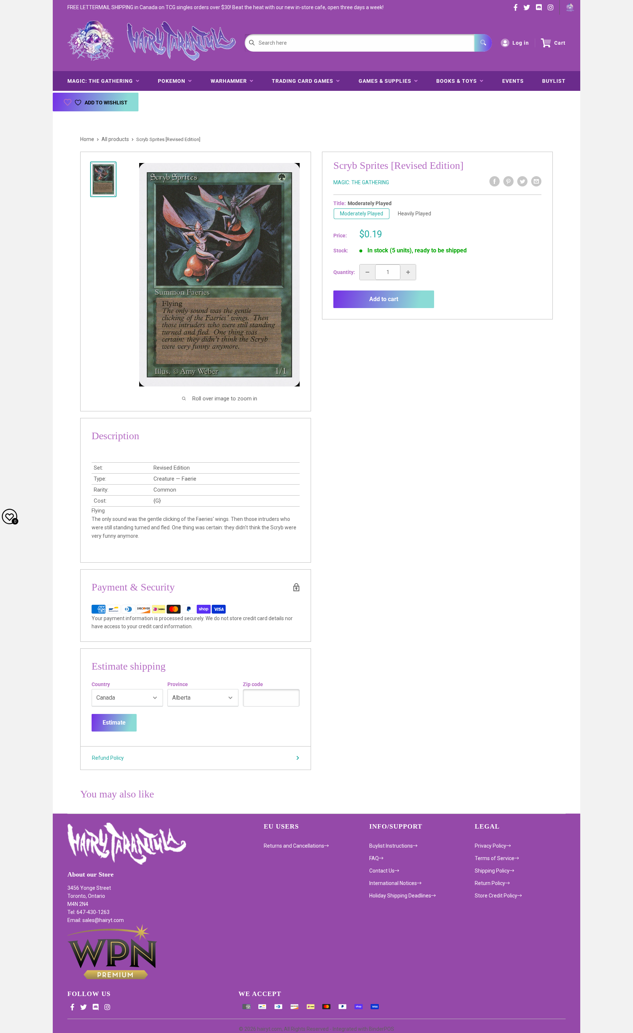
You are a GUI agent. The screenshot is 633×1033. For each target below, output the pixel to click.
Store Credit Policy (496, 896)
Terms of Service (494, 858)
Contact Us (382, 871)
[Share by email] (536, 181)
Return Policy (490, 883)
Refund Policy (108, 758)
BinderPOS (381, 1029)
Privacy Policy (490, 846)
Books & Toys (458, 81)
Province (177, 684)
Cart (560, 43)
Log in (520, 43)
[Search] (483, 43)
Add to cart (383, 299)
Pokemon (173, 81)
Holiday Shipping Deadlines (400, 896)
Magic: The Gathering (101, 81)
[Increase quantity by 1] (408, 272)
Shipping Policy (492, 871)
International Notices (393, 883)
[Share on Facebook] (494, 181)
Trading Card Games (304, 81)
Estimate (114, 722)
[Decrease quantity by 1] (367, 272)
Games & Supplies (386, 81)
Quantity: (344, 272)
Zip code (253, 684)
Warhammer (230, 81)
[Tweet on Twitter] (522, 181)
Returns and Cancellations (294, 846)
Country (101, 684)
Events (513, 81)
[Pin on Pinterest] (508, 181)
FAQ (374, 858)
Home (87, 139)
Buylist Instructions (391, 846)
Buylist (554, 81)
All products (115, 139)
